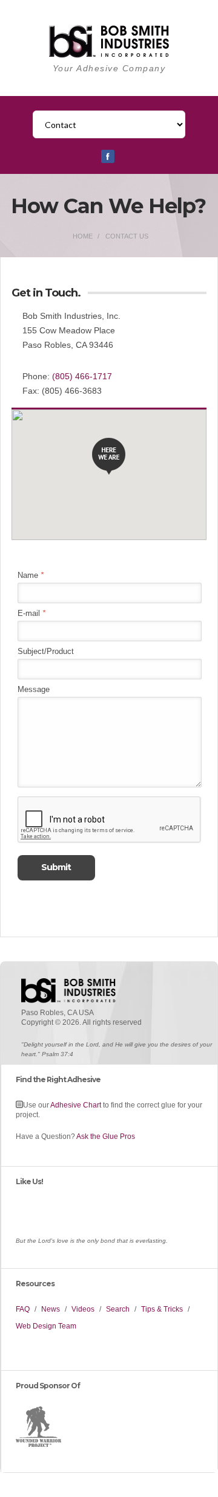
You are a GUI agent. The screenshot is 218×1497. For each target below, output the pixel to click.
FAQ (23, 1309)
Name (31, 575)
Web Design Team (46, 1326)
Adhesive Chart (75, 1105)
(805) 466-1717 (82, 376)
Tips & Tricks (162, 1309)
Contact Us (126, 236)
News (50, 1309)
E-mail (31, 613)
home (83, 236)
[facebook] (107, 160)
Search (118, 1309)
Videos (82, 1309)
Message (34, 689)
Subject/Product (46, 651)
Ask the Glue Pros (105, 1136)
